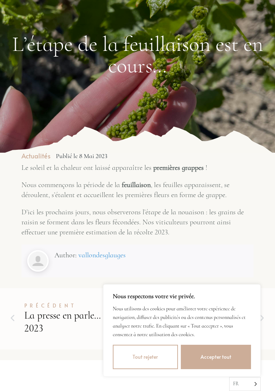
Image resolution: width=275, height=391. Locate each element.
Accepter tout (216, 356)
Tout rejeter (145, 356)
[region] (182, 330)
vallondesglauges (102, 255)
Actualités (35, 155)
